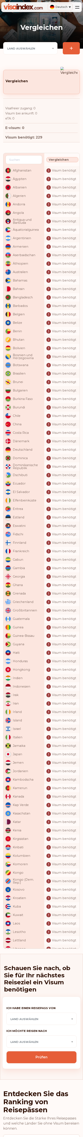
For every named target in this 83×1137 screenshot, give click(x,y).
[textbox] (30, 48)
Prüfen (41, 1057)
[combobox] (30, 48)
